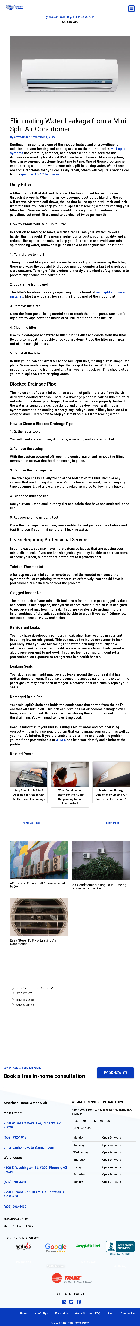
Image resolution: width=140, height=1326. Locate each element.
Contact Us (128, 1313)
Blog (110, 1313)
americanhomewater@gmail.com (29, 1147)
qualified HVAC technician (41, 174)
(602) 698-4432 (15, 1206)
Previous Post (28, 822)
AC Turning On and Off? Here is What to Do (37, 884)
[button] (131, 8)
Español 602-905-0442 (80, 17)
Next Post (114, 822)
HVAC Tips (41, 1313)
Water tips (61, 1313)
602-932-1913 (57, 17)
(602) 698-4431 (15, 1182)
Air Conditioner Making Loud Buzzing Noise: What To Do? (99, 886)
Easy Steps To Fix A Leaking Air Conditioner (33, 942)
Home (24, 1313)
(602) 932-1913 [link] (15, 1137)
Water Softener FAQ (87, 1313)
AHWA (61, 740)
